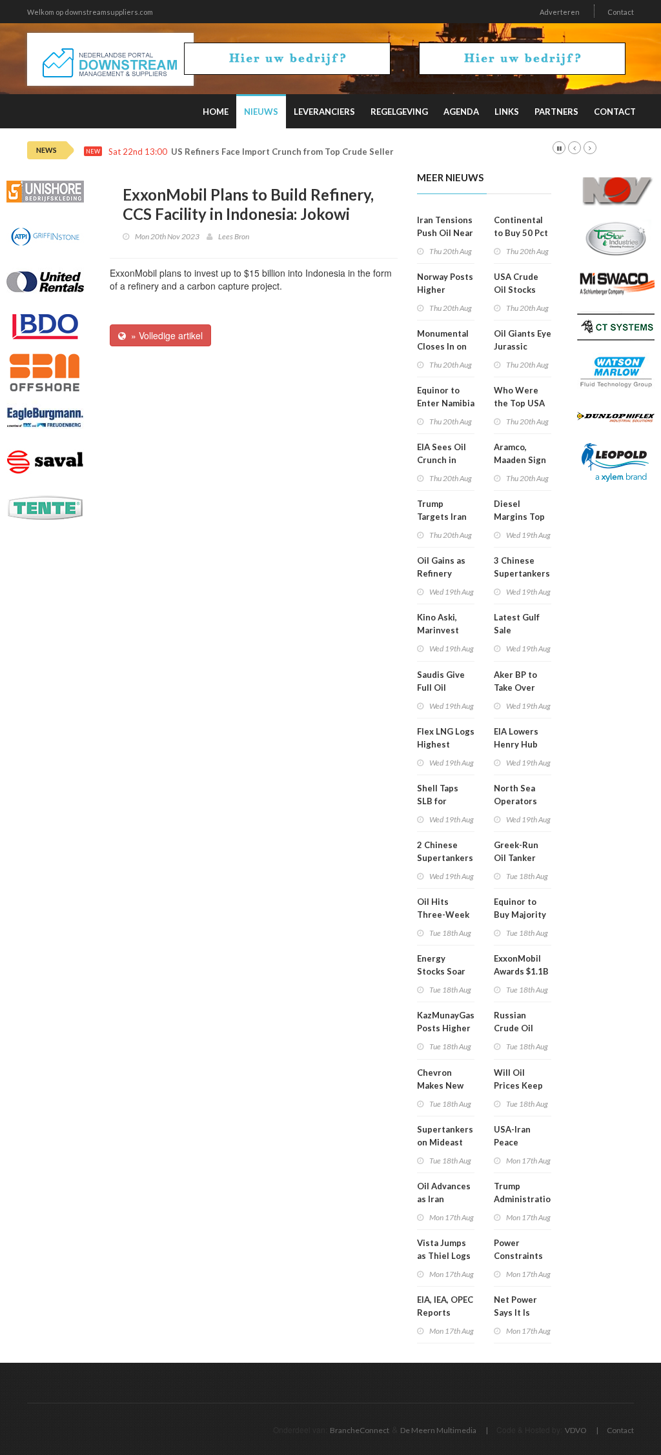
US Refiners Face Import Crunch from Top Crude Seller (282, 152)
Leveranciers (324, 111)
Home (216, 111)
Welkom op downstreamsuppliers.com (90, 12)
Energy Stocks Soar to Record (441, 971)
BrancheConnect (359, 1430)
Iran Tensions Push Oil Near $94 (445, 233)
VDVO (576, 1430)
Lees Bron (233, 236)
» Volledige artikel (164, 335)
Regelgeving (399, 111)
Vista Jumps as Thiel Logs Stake (444, 1256)
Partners (556, 111)
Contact (620, 12)
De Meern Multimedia (438, 1430)
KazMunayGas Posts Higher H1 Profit (445, 1028)
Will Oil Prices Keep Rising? (518, 1085)
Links (506, 111)
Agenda (461, 111)
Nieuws (261, 111)
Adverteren (560, 12)
